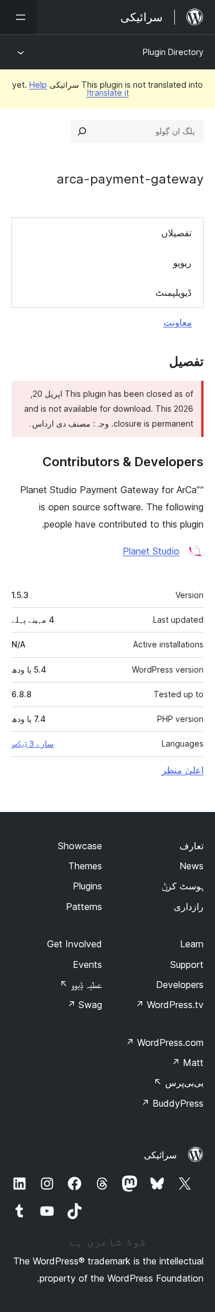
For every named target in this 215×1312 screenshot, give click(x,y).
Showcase (80, 846)
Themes (85, 866)
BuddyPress (172, 1103)
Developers (180, 984)
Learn (192, 944)
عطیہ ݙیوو (81, 984)
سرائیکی (160, 1155)
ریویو (182, 262)
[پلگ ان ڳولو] (82, 131)
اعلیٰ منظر (183, 770)
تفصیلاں (176, 233)
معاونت (177, 322)
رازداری (189, 906)
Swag (84, 1004)
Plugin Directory (173, 52)
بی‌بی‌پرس (179, 1082)
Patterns (84, 906)
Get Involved (74, 944)
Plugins (87, 886)
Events (87, 964)
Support (187, 964)
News (191, 866)
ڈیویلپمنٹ (173, 292)
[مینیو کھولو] (18, 17)
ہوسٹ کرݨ (183, 886)
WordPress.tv (169, 1004)
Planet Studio (151, 551)
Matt (187, 1062)
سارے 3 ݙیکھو (32, 743)
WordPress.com (165, 1042)
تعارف (191, 846)
